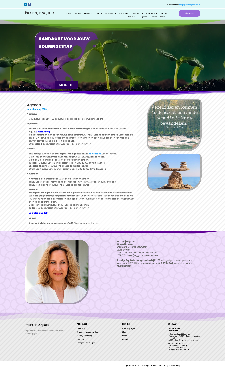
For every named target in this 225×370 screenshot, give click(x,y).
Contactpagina (128, 328)
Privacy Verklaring (84, 336)
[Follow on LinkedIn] (25, 4)
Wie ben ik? (66, 85)
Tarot (97, 14)
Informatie (150, 14)
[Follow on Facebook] (29, 4)
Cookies (80, 339)
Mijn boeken (124, 14)
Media (162, 17)
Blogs (154, 17)
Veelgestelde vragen (86, 343)
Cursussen (109, 14)
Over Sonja (136, 14)
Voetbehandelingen (81, 14)
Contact (163, 14)
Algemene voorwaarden (87, 332)
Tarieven (131, 17)
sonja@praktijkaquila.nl (189, 5)
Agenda (143, 17)
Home (68, 14)
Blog (124, 332)
